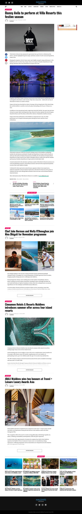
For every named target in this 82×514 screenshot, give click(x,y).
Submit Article (52, 6)
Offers (46, 6)
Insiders (41, 6)
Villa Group (19, 179)
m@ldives (12, 21)
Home (22, 6)
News (25, 6)
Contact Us (59, 6)
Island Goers (35, 6)
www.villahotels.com (44, 176)
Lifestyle (30, 6)
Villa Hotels (25, 179)
